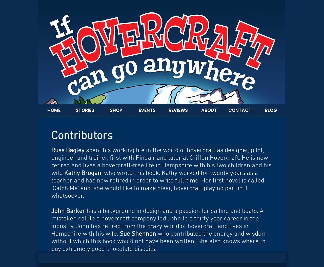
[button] (209, 112)
